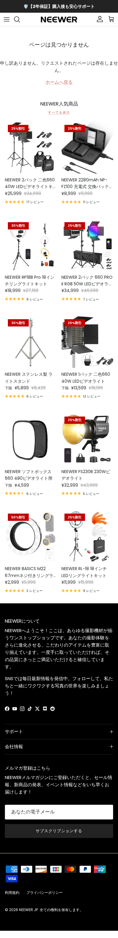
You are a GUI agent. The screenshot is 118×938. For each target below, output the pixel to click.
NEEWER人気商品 (59, 104)
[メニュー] (6, 19)
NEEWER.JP (28, 909)
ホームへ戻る (59, 82)
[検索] (20, 19)
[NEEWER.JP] (59, 19)
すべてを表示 (59, 112)
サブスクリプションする (59, 831)
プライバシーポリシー (44, 892)
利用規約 (12, 892)
